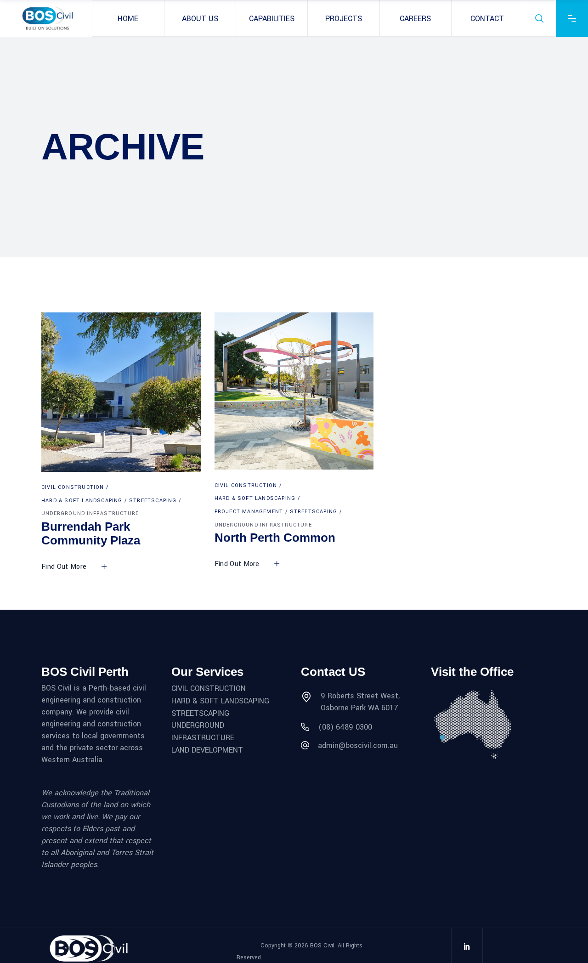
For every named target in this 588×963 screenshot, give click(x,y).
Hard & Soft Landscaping (82, 500)
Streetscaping (153, 500)
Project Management (249, 511)
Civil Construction (72, 487)
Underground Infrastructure (90, 513)
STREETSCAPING (200, 713)
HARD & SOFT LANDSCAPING (220, 701)
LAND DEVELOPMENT (207, 749)
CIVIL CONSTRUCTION (208, 688)
